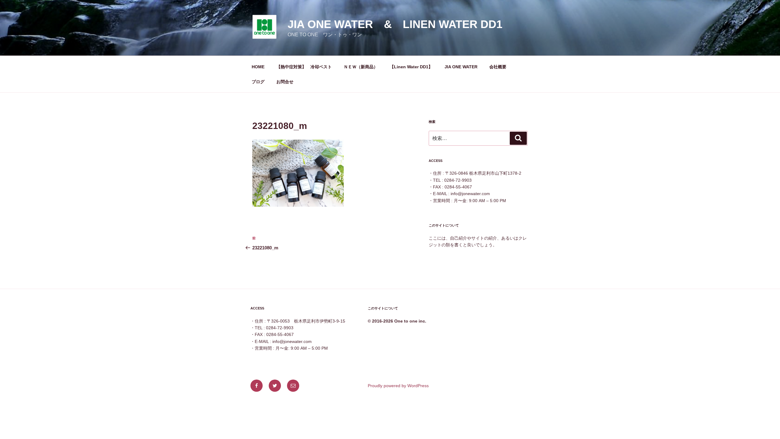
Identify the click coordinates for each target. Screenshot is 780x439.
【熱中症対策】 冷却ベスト (304, 66)
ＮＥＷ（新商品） (361, 66)
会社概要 (497, 66)
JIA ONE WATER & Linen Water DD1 (395, 24)
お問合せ (284, 81)
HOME (258, 66)
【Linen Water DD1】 (411, 66)
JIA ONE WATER (461, 66)
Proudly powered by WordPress (398, 385)
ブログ (258, 81)
